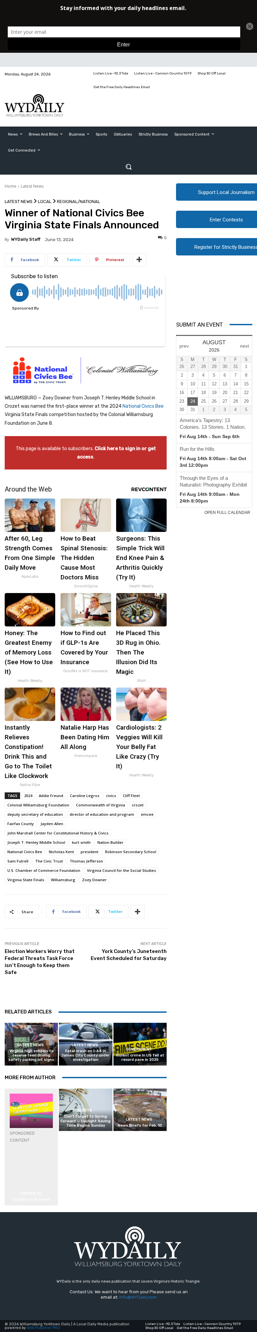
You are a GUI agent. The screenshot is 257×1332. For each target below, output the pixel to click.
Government (139, 1049)
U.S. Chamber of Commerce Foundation (43, 870)
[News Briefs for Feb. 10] (140, 1110)
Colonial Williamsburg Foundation (38, 804)
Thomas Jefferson (86, 861)
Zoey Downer (94, 879)
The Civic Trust (49, 861)
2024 (28, 795)
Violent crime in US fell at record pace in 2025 (140, 1057)
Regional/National (78, 201)
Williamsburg (63, 879)
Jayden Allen (51, 823)
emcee (147, 814)
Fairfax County (20, 823)
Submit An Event (199, 324)
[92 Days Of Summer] (31, 1111)
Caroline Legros (84, 795)
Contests (30, 1193)
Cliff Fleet (131, 795)
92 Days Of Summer (31, 1199)
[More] (139, 259)
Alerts (84, 1110)
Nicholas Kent (61, 851)
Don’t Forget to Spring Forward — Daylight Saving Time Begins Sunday (85, 1120)
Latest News (32, 186)
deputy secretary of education (35, 814)
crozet (138, 804)
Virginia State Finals (25, 879)
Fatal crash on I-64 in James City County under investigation (85, 1055)
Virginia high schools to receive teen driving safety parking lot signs (31, 1055)
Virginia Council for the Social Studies (121, 870)
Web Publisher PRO (43, 1328)
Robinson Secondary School (130, 851)
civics (111, 795)
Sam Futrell (17, 861)
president (89, 851)
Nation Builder (110, 842)
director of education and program (102, 814)
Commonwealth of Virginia (100, 804)
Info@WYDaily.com (138, 1297)
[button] (128, 167)
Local (45, 201)
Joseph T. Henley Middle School (36, 842)
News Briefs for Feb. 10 (140, 1125)
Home (10, 186)
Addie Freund (51, 795)
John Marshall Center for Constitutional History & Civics (57, 832)
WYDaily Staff (25, 239)
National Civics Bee (143, 406)
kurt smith (81, 842)
